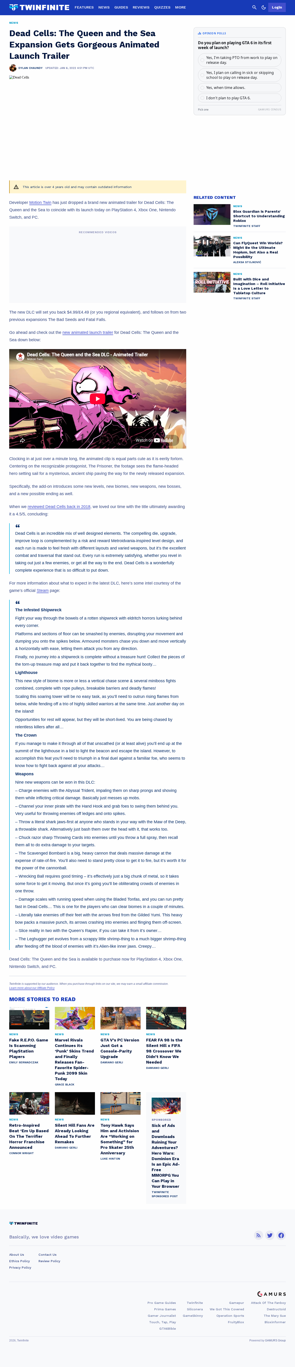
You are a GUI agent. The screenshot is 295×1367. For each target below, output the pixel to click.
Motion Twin (40, 202)
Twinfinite (195, 1303)
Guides (121, 7)
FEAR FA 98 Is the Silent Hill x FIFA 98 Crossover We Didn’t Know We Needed (164, 1051)
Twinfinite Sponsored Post (165, 1194)
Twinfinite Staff (246, 226)
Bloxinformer (275, 1322)
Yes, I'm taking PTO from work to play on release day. (241, 60)
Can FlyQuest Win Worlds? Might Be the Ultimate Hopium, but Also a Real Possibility (258, 250)
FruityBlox (236, 1322)
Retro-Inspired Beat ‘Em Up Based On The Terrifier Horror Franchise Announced (29, 1136)
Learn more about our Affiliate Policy (32, 988)
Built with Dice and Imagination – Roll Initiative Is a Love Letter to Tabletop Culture (259, 286)
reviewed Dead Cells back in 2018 (59, 506)
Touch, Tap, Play (162, 1322)
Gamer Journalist (162, 1315)
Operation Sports (230, 1315)
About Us (16, 1254)
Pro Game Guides (162, 1303)
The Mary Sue (275, 1315)
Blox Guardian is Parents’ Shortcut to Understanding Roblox (259, 216)
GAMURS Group (275, 1340)
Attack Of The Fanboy (268, 1303)
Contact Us (47, 1254)
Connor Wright (21, 1153)
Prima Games (165, 1309)
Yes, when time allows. (225, 87)
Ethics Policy (19, 1261)
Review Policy (49, 1261)
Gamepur (236, 1303)
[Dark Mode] (263, 7)
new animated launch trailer (87, 332)
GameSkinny (193, 1315)
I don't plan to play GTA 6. (228, 97)
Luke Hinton (110, 1158)
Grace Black (64, 1084)
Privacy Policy (20, 1267)
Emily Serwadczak (23, 1062)
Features (84, 7)
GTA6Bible (167, 1328)
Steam (43, 590)
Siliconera (195, 1309)
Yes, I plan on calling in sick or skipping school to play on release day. (240, 75)
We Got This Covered (227, 1309)
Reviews (141, 7)
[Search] (254, 7)
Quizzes (162, 7)
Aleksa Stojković (247, 262)
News (104, 7)
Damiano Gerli (111, 1062)
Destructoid (276, 1309)
